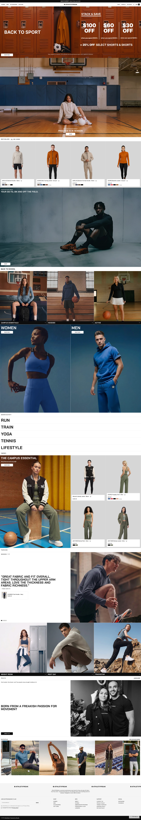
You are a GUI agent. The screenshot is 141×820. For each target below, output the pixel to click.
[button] (123, 4)
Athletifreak (7, 818)
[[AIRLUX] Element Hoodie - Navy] (3, 184)
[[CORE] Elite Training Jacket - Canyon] (46, 184)
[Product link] (17, 164)
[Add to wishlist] (21, 181)
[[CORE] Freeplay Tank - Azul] (109, 498)
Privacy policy (15, 807)
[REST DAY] (70, 649)
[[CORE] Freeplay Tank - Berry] (112, 498)
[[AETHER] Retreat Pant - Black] (74, 545)
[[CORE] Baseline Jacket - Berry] (112, 184)
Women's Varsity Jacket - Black (81, 496)
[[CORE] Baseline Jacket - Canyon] (117, 184)
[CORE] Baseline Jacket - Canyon (116, 180)
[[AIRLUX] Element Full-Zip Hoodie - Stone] (74, 184)
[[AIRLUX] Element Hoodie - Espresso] (6, 184)
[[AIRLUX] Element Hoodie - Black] (11, 184)
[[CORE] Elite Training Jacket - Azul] (41, 184)
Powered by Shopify (14, 818)
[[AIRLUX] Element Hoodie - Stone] (8, 184)
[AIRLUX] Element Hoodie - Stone (11, 180)
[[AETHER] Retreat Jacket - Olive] (112, 545)
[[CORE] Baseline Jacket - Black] (114, 184)
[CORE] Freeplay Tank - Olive (115, 494)
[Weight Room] (23, 649)
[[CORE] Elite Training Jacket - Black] (44, 184)
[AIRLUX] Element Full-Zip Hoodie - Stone (83, 180)
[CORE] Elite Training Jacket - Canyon (47, 180)
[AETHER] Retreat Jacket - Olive (116, 541)
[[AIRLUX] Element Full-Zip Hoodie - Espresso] (79, 184)
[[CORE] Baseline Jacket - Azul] (109, 184)
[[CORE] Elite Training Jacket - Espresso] (38, 184)
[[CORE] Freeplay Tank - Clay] (117, 498)
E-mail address (5, 802)
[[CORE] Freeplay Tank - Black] (114, 498)
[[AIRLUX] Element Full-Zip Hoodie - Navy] (76, 184)
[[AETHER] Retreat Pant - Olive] (76, 545)
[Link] (70, 1)
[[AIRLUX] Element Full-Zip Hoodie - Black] (82, 184)
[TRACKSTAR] (117, 649)
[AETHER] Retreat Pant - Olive (80, 541)
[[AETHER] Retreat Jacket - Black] (109, 545)
